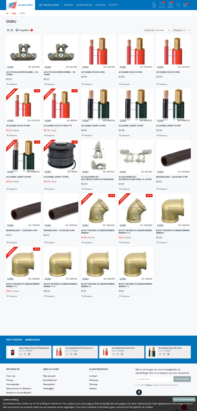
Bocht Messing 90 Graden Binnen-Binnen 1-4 (136, 285)
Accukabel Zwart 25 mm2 (131, 125)
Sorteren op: (149, 30)
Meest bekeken (14, 339)
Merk (14, 13)
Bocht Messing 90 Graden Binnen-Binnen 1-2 (98, 285)
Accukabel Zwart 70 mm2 (56, 177)
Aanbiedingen (32, 339)
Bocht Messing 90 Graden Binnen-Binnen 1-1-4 (61, 285)
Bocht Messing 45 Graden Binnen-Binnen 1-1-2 (136, 231)
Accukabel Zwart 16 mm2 (93, 125)
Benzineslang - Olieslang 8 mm (59, 230)
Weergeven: (178, 30)
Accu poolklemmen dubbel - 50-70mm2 (60, 73)
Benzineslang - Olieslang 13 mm (172, 177)
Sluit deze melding (184, 399)
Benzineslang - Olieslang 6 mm (21, 230)
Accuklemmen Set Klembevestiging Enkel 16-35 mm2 (135, 178)
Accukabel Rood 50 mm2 (18, 125)
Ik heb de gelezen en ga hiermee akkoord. (158, 385)
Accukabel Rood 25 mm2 (130, 72)
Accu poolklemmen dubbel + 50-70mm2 (22, 73)
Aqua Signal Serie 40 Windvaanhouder (34, 348)
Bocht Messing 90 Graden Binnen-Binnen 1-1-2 (23, 285)
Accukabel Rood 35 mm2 (168, 72)
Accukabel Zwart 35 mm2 (168, 125)
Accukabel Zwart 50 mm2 (18, 177)
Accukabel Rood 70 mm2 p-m (58, 125)
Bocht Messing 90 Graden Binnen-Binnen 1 (173, 231)
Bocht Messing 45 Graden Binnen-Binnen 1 (98, 231)
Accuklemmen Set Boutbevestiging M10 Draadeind (97, 178)
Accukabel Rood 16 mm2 (93, 72)
